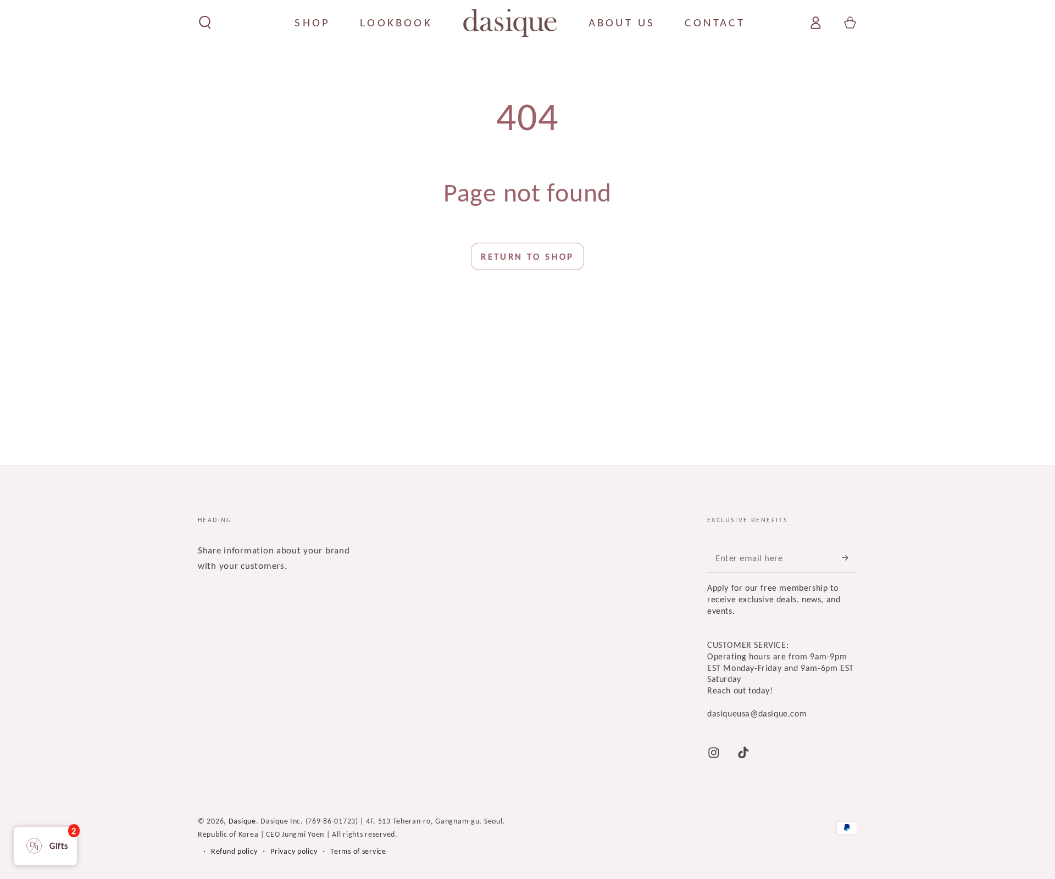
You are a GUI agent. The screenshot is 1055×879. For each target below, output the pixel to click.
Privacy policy (293, 851)
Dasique (242, 821)
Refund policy (234, 851)
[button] (205, 22)
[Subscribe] (849, 557)
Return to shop (527, 256)
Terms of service (358, 851)
